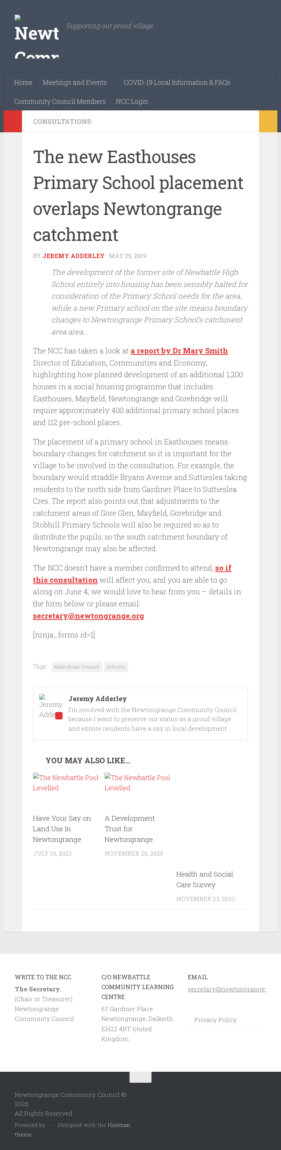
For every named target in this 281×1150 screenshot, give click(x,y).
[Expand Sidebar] (13, 121)
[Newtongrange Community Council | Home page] (37, 36)
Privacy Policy (215, 1019)
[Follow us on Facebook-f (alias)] (261, 1091)
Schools (115, 666)
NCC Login (132, 101)
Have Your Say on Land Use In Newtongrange (62, 828)
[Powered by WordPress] (49, 1125)
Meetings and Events (75, 82)
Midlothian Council (77, 666)
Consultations (62, 121)
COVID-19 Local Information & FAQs (177, 82)
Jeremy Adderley (73, 256)
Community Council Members (60, 101)
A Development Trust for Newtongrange (130, 828)
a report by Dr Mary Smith (179, 351)
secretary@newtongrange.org (88, 616)
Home (23, 82)
